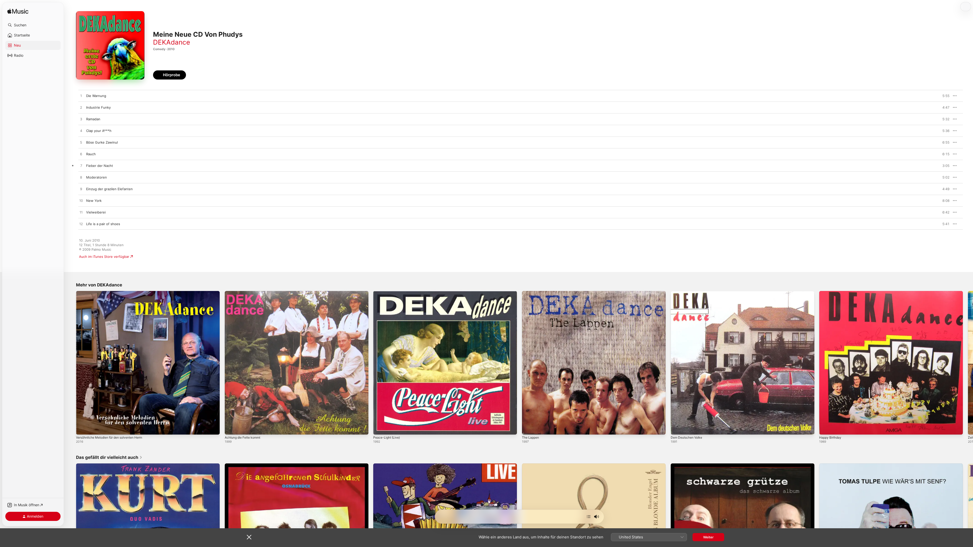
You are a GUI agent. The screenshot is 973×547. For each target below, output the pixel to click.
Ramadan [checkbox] (93, 119)
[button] (33, 25)
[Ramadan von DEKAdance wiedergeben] (81, 119)
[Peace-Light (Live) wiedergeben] (379, 428)
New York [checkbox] (94, 201)
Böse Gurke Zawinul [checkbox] (102, 142)
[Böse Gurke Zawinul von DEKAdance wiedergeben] (81, 142)
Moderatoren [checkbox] (96, 177)
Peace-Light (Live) (387, 293)
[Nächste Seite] (967, 362)
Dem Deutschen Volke (688, 293)
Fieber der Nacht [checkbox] (99, 166)
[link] (109, 457)
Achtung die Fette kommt (245, 293)
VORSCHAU (942, 95)
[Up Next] (589, 516)
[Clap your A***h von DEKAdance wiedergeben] (81, 131)
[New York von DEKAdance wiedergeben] (81, 201)
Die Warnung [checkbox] (96, 96)
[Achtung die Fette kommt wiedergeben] (231, 428)
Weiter (708, 537)
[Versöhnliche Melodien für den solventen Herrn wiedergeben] (82, 428)
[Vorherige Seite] (70, 362)
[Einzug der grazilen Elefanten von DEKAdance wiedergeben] (81, 189)
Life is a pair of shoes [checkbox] (103, 224)
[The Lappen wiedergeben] (528, 428)
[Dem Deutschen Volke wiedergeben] (677, 428)
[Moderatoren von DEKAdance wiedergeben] (81, 177)
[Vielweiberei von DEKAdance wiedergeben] (81, 212)
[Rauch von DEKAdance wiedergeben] (81, 154)
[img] (17, 11)
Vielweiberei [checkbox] (96, 212)
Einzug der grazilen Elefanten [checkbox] (109, 189)
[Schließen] (249, 537)
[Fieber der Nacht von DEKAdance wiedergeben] (81, 166)
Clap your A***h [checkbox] (98, 131)
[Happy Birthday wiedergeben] (825, 428)
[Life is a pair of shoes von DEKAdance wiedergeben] (81, 224)
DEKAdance (171, 42)
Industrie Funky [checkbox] (98, 107)
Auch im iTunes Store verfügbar (104, 257)
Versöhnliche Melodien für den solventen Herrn (114, 293)
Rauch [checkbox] (91, 154)
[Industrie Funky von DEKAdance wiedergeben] (81, 107)
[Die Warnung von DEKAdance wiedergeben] (81, 96)
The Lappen (531, 293)
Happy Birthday (831, 293)
